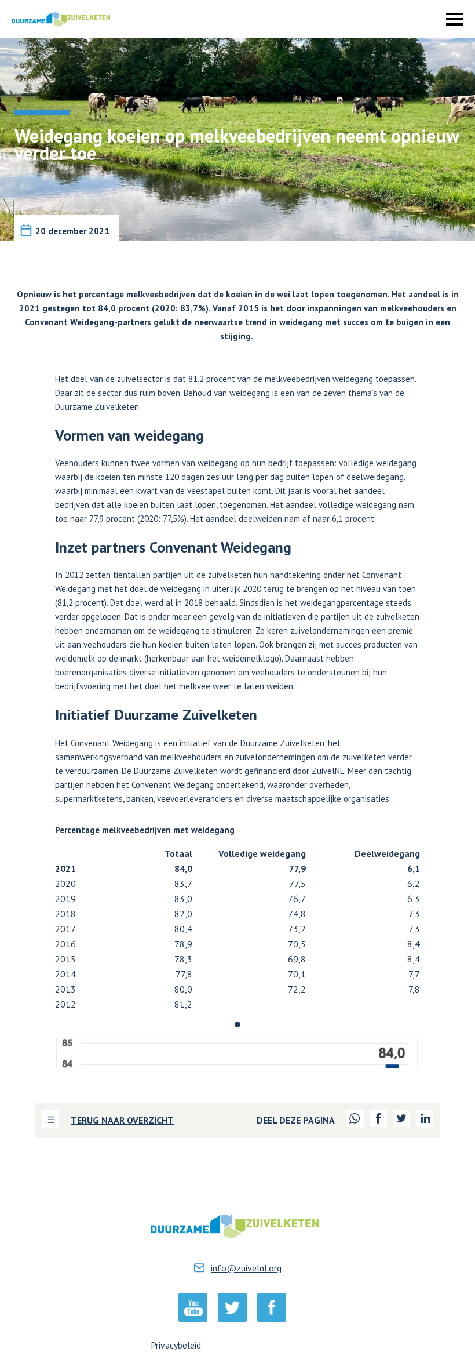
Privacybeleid (176, 1345)
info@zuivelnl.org (246, 1268)
